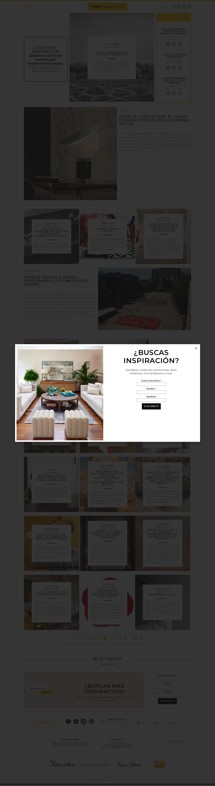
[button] (196, 348)
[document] (107, 393)
